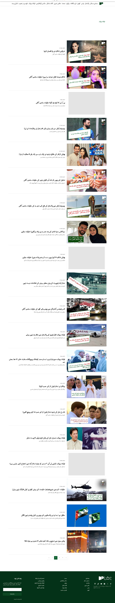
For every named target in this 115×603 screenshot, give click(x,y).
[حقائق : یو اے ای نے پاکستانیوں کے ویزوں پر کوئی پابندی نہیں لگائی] (86, 526)
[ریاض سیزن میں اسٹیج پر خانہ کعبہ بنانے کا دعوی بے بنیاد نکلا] (86, 552)
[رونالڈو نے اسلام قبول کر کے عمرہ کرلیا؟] (86, 398)
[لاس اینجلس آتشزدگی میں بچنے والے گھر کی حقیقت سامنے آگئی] (86, 320)
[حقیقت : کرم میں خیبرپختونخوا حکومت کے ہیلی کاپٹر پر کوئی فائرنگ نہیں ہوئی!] (86, 501)
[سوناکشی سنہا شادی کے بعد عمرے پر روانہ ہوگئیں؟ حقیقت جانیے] (86, 243)
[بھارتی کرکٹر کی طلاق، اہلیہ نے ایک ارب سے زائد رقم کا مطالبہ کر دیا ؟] (86, 166)
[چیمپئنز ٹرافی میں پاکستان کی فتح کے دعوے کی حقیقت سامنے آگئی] (86, 217)
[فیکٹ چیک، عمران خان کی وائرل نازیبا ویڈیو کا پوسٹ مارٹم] (86, 449)
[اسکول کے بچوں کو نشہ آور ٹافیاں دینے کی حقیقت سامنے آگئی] (86, 191)
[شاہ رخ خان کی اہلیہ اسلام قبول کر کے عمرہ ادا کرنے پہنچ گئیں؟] (86, 423)
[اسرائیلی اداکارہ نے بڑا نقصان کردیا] (86, 62)
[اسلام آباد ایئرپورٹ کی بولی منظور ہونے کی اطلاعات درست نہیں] (86, 294)
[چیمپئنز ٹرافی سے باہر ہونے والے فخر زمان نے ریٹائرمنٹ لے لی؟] (86, 140)
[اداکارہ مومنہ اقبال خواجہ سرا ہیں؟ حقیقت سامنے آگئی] (86, 88)
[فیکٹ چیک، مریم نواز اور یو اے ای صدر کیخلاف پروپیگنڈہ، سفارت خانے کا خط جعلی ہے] (86, 371)
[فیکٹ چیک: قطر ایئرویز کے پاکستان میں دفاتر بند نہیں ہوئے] (86, 346)
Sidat (21, 599)
